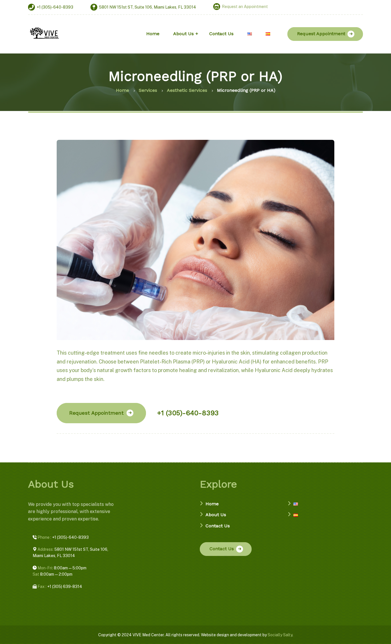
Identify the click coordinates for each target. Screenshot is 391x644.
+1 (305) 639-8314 (59, 586)
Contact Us (218, 525)
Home (212, 503)
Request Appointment (321, 33)
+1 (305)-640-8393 (188, 413)
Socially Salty (280, 635)
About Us (216, 514)
